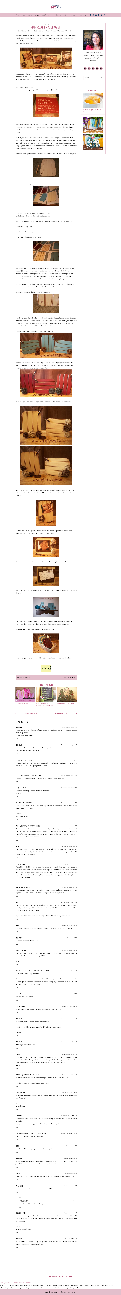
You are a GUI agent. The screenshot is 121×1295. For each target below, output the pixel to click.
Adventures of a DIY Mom (58, 1292)
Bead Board (22, 31)
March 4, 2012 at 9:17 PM (68, 1201)
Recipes (30, 15)
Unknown (19, 727)
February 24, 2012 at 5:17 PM (69, 887)
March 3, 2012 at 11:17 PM (70, 1173)
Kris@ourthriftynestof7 (24, 803)
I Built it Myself (38, 31)
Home (18, 15)
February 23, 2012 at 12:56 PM (69, 803)
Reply (17, 739)
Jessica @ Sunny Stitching (25, 760)
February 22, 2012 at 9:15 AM (69, 745)
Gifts (29, 31)
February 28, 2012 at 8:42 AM (69, 1075)
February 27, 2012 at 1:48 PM (69, 994)
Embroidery (82, 15)
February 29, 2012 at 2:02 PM (69, 1133)
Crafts (37, 15)
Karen (18, 902)
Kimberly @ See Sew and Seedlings (27, 1075)
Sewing (65, 15)
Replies (20, 1197)
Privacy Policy (4, 1283)
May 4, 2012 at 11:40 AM (70, 1238)
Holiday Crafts (46, 15)
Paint (47, 31)
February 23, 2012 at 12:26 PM (69, 788)
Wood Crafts (69, 31)
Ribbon (53, 31)
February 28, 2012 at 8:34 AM (69, 1054)
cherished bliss (21, 1213)
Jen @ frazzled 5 (21, 788)
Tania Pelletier (21, 950)
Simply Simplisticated (23, 887)
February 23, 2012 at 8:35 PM (69, 846)
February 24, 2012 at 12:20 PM (69, 864)
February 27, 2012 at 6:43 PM (69, 1006)
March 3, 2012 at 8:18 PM (70, 1158)
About (23, 15)
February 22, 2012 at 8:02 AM (69, 727)
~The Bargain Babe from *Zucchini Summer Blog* (32, 971)
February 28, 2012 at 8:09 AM (69, 1042)
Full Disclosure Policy (17, 1283)
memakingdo (20, 1116)
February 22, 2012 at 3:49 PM (69, 760)
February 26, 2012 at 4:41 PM (69, 925)
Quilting (57, 15)
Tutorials (60, 31)
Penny (18, 1146)
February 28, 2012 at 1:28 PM (69, 1092)
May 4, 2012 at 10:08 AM (70, 1213)
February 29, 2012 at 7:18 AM (69, 1115)
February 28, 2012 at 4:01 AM (69, 1019)
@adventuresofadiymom (63, 1276)
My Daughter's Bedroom (66, 279)
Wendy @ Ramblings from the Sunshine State (31, 1133)
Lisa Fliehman (20, 1006)
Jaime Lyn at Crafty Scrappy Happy (28, 826)
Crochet (73, 15)
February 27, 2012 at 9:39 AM (69, 971)
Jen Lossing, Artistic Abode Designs (28, 775)
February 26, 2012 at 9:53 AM (69, 902)
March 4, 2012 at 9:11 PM (70, 1186)
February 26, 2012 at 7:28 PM (69, 938)
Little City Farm (21, 864)
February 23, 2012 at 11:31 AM (69, 775)
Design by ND (71, 1292)
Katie (17, 846)
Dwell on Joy (20, 1186)
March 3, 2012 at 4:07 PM (70, 1146)
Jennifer (18, 994)
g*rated (18, 1054)
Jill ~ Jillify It (21, 1093)
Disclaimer (28, 1283)
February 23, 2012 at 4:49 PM (69, 826)
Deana (18, 925)
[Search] (101, 78)
